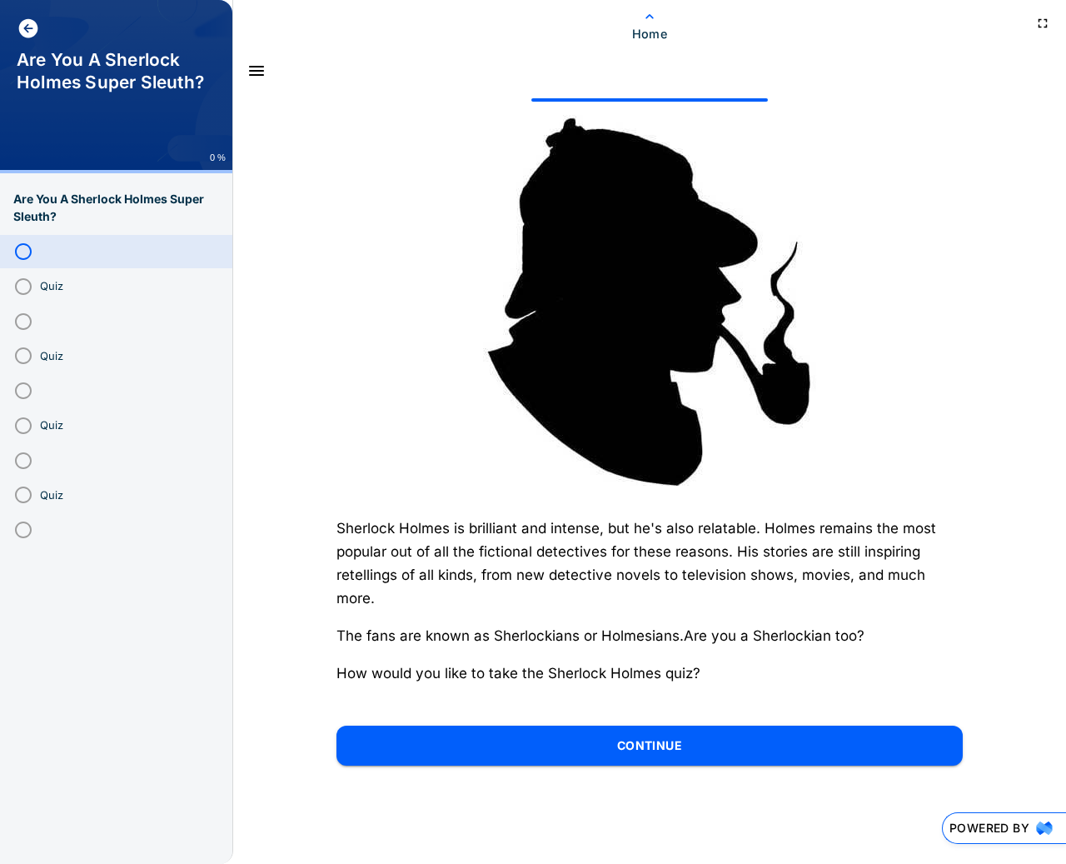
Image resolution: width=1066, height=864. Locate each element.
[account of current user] (28, 28)
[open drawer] (256, 70)
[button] (116, 251)
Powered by (989, 828)
